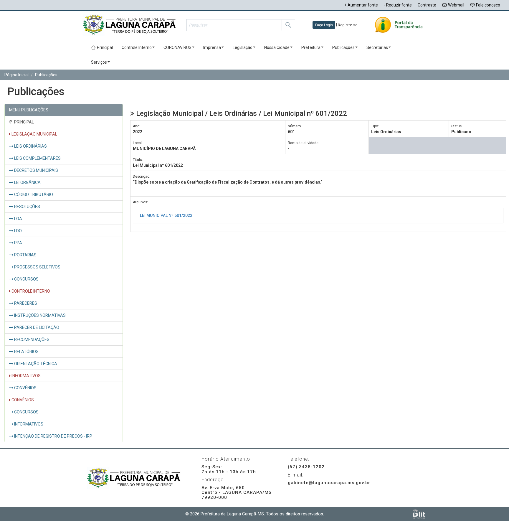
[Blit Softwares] (419, 514)
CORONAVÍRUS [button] (177, 47)
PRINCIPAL (23, 122)
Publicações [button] (343, 47)
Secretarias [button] (377, 47)
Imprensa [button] (212, 47)
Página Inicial (16, 74)
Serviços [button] (99, 62)
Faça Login (324, 25)
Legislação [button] (242, 47)
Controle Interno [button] (137, 47)
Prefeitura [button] (310, 47)
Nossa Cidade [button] (277, 47)
